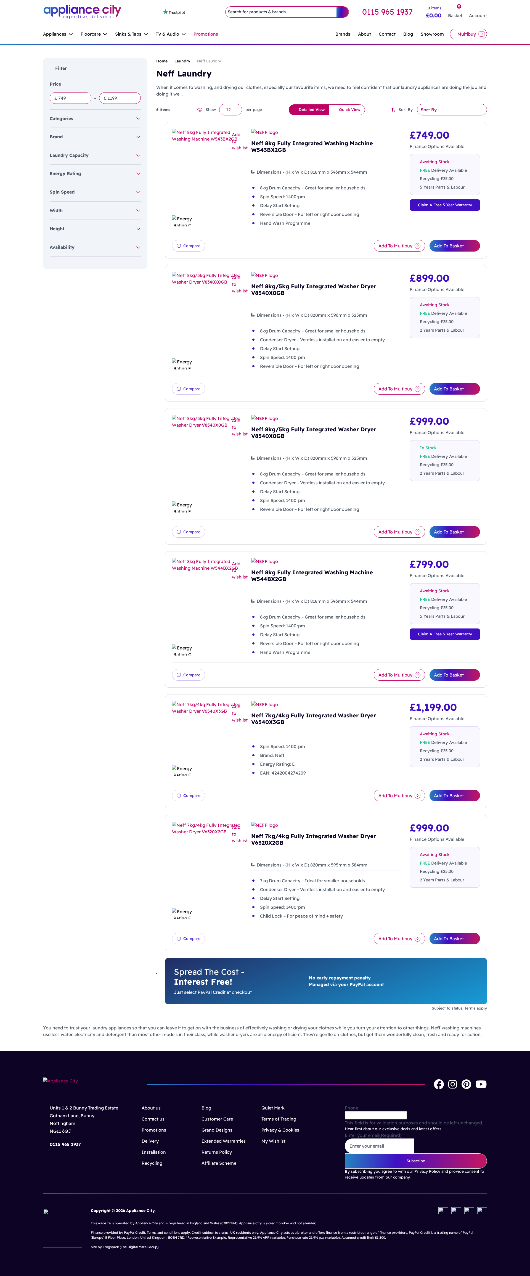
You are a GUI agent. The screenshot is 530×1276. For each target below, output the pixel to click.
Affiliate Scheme (219, 1163)
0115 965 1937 (387, 12)
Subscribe (416, 1160)
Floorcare (91, 34)
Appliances (54, 34)
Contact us (153, 1119)
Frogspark (111, 1247)
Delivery (150, 1141)
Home (162, 61)
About (364, 34)
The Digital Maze (134, 1247)
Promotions (206, 34)
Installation (154, 1152)
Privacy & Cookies (280, 1130)
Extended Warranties (224, 1141)
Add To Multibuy (398, 246)
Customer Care (217, 1119)
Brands (342, 34)
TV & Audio (167, 34)
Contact (387, 34)
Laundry (182, 61)
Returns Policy (217, 1152)
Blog (408, 34)
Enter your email (373, 1135)
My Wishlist (273, 1141)
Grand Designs (217, 1130)
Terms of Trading (278, 1119)
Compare (191, 245)
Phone (351, 1108)
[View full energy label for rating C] (207, 220)
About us (151, 1108)
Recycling (152, 1163)
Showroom (432, 34)
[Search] (342, 12)
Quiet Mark (273, 1108)
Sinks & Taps (128, 34)
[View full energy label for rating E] (207, 363)
